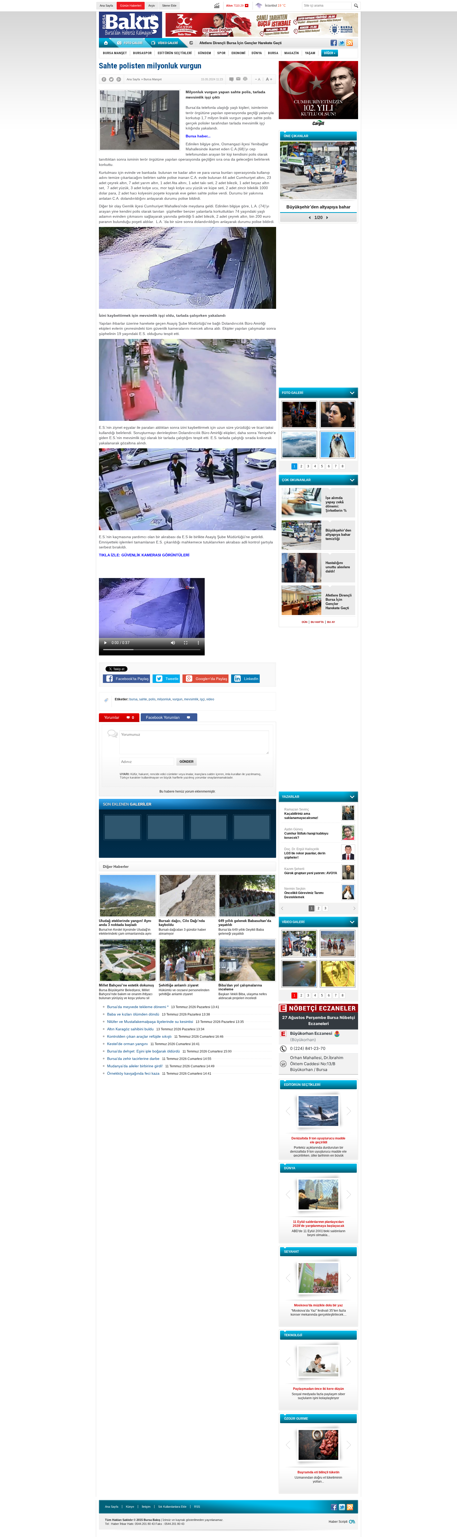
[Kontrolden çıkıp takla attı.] (299, 974)
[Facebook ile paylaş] (334, 43)
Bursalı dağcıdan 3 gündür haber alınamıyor (182, 927)
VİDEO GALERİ (293, 922)
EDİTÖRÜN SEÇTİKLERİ (302, 1085)
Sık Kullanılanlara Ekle (172, 1506)
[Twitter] (111, 79)
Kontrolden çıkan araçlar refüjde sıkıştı (139, 1036)
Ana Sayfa (106, 5)
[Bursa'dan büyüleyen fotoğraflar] (299, 444)
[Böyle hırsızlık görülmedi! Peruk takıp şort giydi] (337, 974)
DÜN (304, 622)
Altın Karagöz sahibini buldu (130, 1029)
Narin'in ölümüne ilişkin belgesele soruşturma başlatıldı (245, 43)
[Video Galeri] (165, 43)
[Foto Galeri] (130, 43)
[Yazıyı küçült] (257, 79)
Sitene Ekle (169, 5)
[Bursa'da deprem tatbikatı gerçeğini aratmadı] (299, 414)
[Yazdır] (245, 79)
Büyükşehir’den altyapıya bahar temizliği (338, 534)
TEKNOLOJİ (293, 1335)
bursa (133, 699)
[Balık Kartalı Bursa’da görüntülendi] (337, 444)
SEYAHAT (291, 1252)
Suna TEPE (311, 871)
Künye (130, 1506)
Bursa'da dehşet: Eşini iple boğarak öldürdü (143, 1051)
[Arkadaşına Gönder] (238, 79)
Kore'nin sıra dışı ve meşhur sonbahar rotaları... (318, 1309)
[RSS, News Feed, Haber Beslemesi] (349, 43)
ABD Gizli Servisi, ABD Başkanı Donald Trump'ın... (318, 1228)
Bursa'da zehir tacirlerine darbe (133, 1058)
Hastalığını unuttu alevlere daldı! (338, 567)
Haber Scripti (338, 1522)
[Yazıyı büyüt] (269, 79)
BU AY (331, 622)
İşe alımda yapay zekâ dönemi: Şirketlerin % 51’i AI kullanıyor (336, 504)
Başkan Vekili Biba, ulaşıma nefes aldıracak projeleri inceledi (242, 991)
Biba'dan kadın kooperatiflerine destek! (318, 209)
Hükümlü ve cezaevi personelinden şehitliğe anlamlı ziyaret (184, 989)
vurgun (177, 699)
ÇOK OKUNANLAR (296, 480)
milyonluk (164, 699)
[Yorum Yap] (231, 79)
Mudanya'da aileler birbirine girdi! (135, 1066)
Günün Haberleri (130, 5)
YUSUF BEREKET (302, 812)
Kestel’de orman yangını (127, 1044)
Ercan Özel (302, 851)
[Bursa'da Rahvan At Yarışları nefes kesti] (337, 943)
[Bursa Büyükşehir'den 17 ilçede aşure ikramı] (299, 943)
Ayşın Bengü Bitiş (300, 891)
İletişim (146, 1506)
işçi (202, 699)
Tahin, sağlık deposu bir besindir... (318, 1474)
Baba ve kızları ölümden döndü (133, 1014)
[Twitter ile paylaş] (342, 43)
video (210, 699)
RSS (197, 1506)
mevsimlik (191, 699)
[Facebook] (104, 79)
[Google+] (118, 79)
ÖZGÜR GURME (296, 1418)
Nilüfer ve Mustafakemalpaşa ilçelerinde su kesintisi (150, 1021)
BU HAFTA (317, 622)
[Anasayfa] (106, 43)
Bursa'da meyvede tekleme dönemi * (137, 1007)
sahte (143, 699)
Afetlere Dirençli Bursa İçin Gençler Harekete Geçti (339, 601)
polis (152, 699)
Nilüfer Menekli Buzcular (304, 833)
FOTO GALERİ (292, 393)
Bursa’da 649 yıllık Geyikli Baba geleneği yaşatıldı (244, 927)
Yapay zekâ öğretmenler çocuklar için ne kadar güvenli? (318, 1395)
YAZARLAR (290, 797)
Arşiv (151, 5)
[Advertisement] (410, 50)
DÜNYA (289, 1168)
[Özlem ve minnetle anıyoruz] (337, 414)
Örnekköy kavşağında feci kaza (133, 1073)
